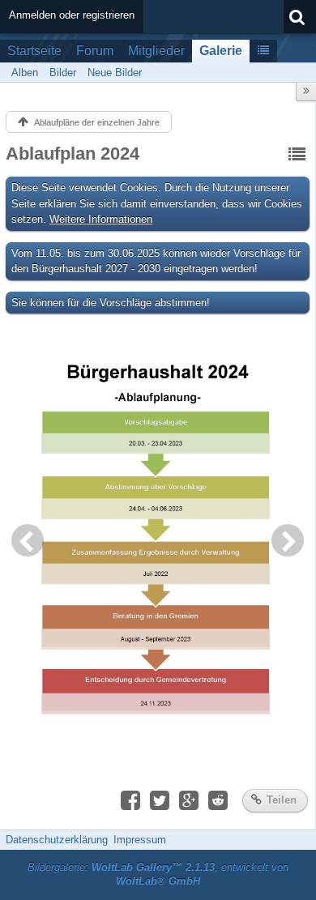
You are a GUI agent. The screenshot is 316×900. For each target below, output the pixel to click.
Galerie (220, 51)
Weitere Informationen (100, 219)
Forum (94, 51)
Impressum (139, 840)
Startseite (34, 51)
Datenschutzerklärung (57, 840)
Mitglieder (156, 51)
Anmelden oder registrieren (72, 15)
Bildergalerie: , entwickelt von (158, 874)
